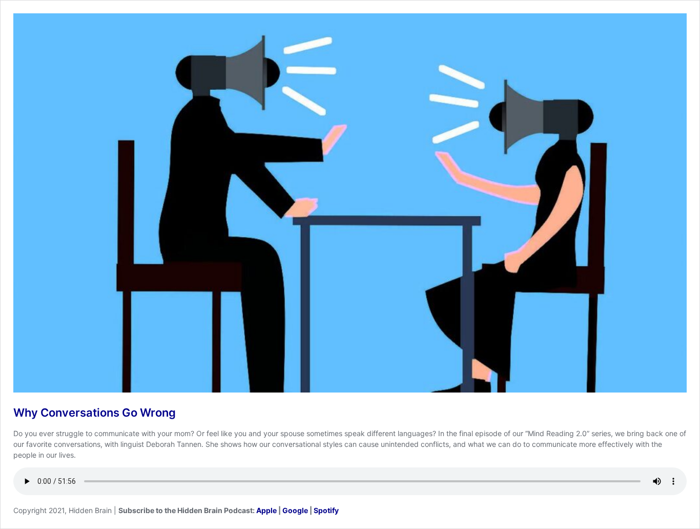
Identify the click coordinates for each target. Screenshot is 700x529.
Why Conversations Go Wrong (94, 412)
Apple (266, 510)
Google (295, 510)
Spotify (326, 510)
